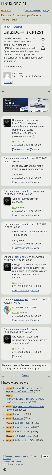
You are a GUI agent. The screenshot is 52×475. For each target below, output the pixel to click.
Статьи (17, 15)
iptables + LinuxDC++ (24, 440)
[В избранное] (43, 39)
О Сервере (7, 456)
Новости (6, 10)
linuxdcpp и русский (23, 423)
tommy (15, 312)
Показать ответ (21, 149)
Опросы (36, 15)
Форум (26, 15)
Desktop (18, 27)
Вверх (45, 456)
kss (14, 142)
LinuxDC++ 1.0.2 (23, 436)
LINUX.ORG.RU (14, 3)
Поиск (14, 20)
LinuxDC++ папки (22, 427)
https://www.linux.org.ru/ (13, 464)
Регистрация (33, 10)
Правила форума (21, 456)
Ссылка (8, 82)
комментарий (21, 158)
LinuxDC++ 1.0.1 (22, 431)
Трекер (5, 20)
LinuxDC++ (19, 414)
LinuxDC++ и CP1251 (23, 32)
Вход (46, 10)
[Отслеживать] (43, 48)
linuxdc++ (18, 418)
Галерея (6, 15)
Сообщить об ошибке (12, 461)
